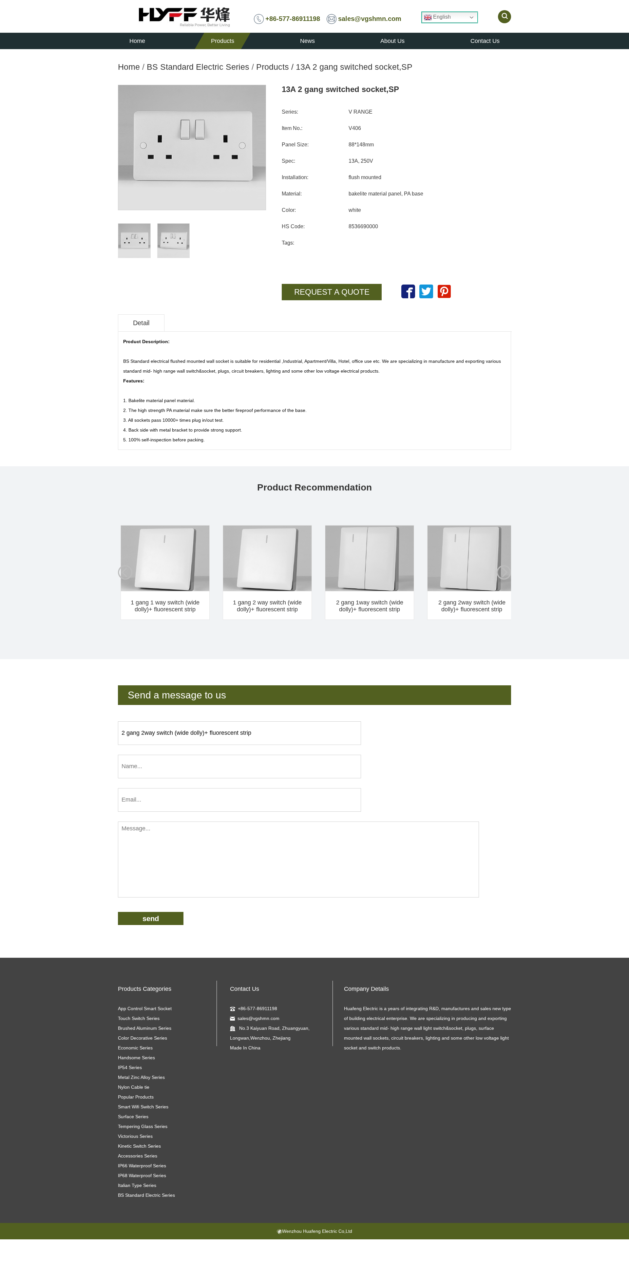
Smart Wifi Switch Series (143, 1106)
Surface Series (133, 1116)
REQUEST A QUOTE (332, 291)
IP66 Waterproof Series (142, 1165)
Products (272, 66)
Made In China (245, 1047)
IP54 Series (130, 1067)
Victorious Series (135, 1136)
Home (129, 66)
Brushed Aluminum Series (144, 1028)
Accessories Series (137, 1155)
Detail (141, 322)
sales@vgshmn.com (369, 18)
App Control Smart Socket (145, 1008)
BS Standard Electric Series (198, 66)
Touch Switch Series (139, 1018)
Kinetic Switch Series (139, 1146)
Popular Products (136, 1097)
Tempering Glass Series (142, 1126)
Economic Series (135, 1047)
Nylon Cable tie (133, 1087)
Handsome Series (136, 1057)
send (151, 919)
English (441, 17)
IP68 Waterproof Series (142, 1175)
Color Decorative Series (142, 1038)
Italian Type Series (137, 1185)
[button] (504, 572)
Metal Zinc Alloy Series (141, 1077)
